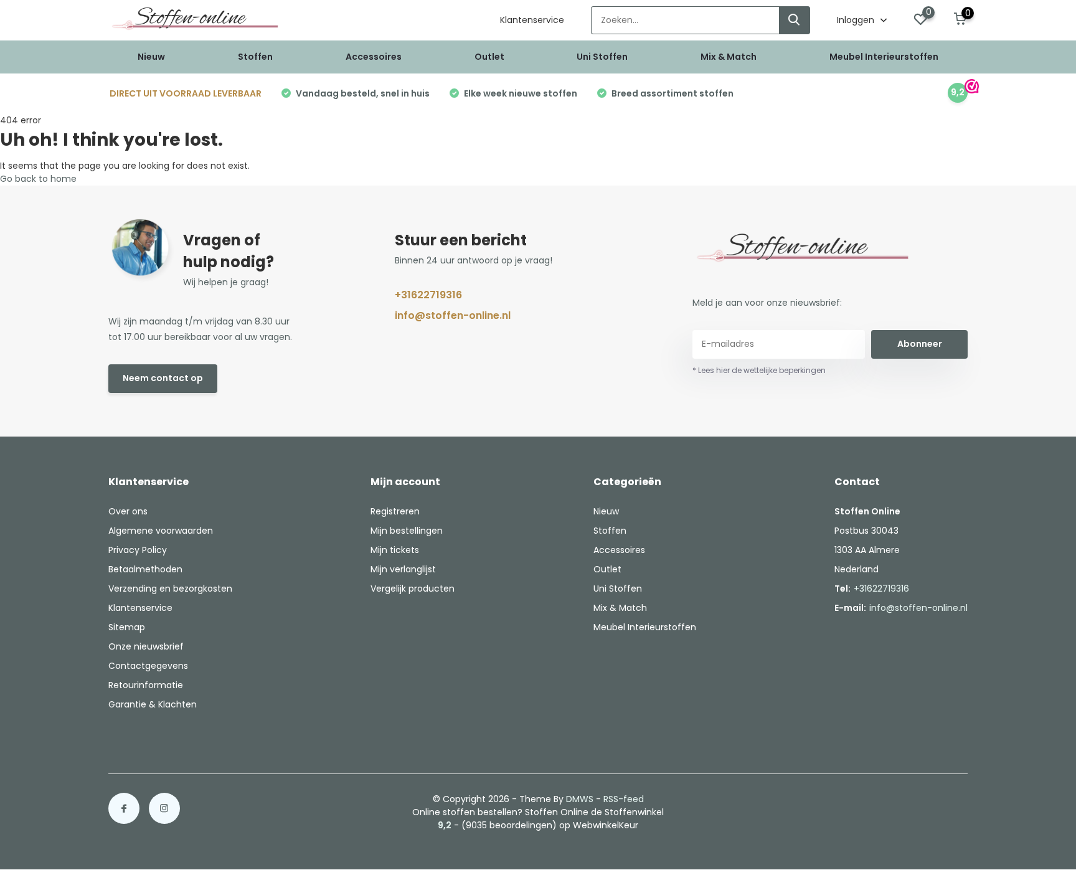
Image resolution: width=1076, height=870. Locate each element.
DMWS (579, 799)
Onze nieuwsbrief (146, 646)
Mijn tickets (394, 550)
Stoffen (255, 56)
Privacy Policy (137, 550)
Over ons (128, 511)
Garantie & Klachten (152, 704)
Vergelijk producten (412, 588)
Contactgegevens (148, 666)
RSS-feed (623, 799)
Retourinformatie (145, 685)
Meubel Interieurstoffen (883, 56)
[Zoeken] (794, 20)
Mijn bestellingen (406, 530)
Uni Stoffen (602, 56)
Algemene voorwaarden (160, 530)
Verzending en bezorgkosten (170, 588)
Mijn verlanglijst (403, 569)
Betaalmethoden (145, 569)
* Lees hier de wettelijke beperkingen (759, 370)
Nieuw (151, 56)
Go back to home (38, 179)
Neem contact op (163, 378)
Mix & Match (729, 56)
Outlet (489, 56)
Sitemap (126, 627)
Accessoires (374, 56)
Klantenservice (532, 20)
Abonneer (919, 344)
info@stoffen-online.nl (453, 315)
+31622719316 (428, 295)
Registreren (395, 511)
